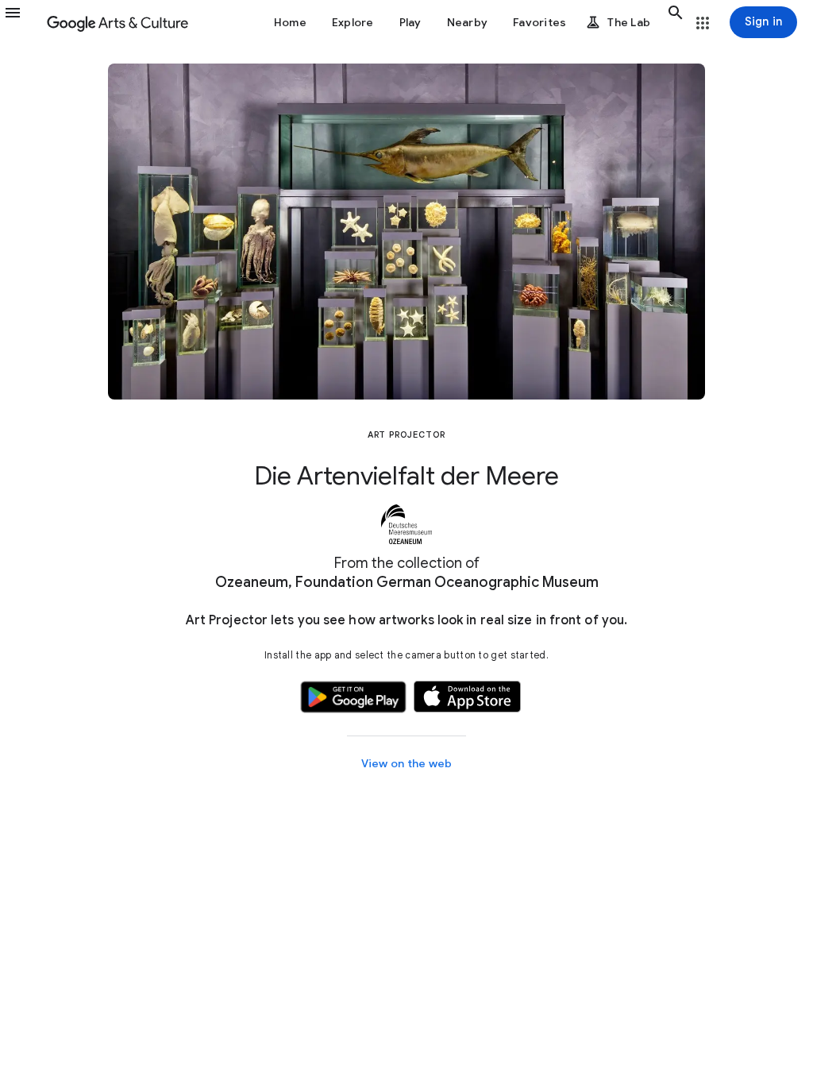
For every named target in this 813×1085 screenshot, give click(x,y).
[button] (22, 22)
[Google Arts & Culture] (117, 22)
